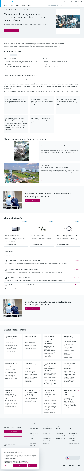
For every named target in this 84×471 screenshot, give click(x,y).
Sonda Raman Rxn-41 (37, 236)
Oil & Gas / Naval (46, 430)
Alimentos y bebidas (47, 426)
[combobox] (80, 1)
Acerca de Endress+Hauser (74, 426)
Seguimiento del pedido (61, 435)
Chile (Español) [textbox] (79, 1)
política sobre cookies (24, 462)
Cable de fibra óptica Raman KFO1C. (67, 236)
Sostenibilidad (72, 440)
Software (32, 448)
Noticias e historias (73, 433)
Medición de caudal (34, 428)
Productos (32, 426)
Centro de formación (60, 433)
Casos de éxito (72, 438)
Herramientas (59, 1)
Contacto (71, 1)
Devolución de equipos (60, 438)
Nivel (31, 430)
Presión (31, 438)
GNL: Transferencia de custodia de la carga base (54, 167)
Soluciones (11, 9)
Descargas (66, 1)
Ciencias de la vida (46, 433)
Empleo (70, 430)
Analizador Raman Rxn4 (12, 236)
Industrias (5, 9)
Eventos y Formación (73, 435)
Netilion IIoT (32, 445)
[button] (11, 30)
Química (44, 435)
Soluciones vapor (46, 443)
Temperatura (32, 435)
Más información (7, 438)
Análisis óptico (33, 443)
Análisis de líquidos (34, 433)
